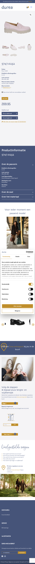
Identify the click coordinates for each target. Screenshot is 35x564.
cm (15, 424)
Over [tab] (28, 256)
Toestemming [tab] (6, 256)
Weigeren (17, 311)
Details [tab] (18, 256)
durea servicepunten (22, 397)
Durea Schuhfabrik (6, 514)
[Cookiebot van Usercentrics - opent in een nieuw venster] (26, 252)
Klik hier (30, 1)
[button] (30, 14)
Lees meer (4, 98)
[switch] (30, 289)
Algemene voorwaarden (14, 562)
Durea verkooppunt (16, 346)
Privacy (6, 562)
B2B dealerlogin (5, 527)
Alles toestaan (18, 306)
